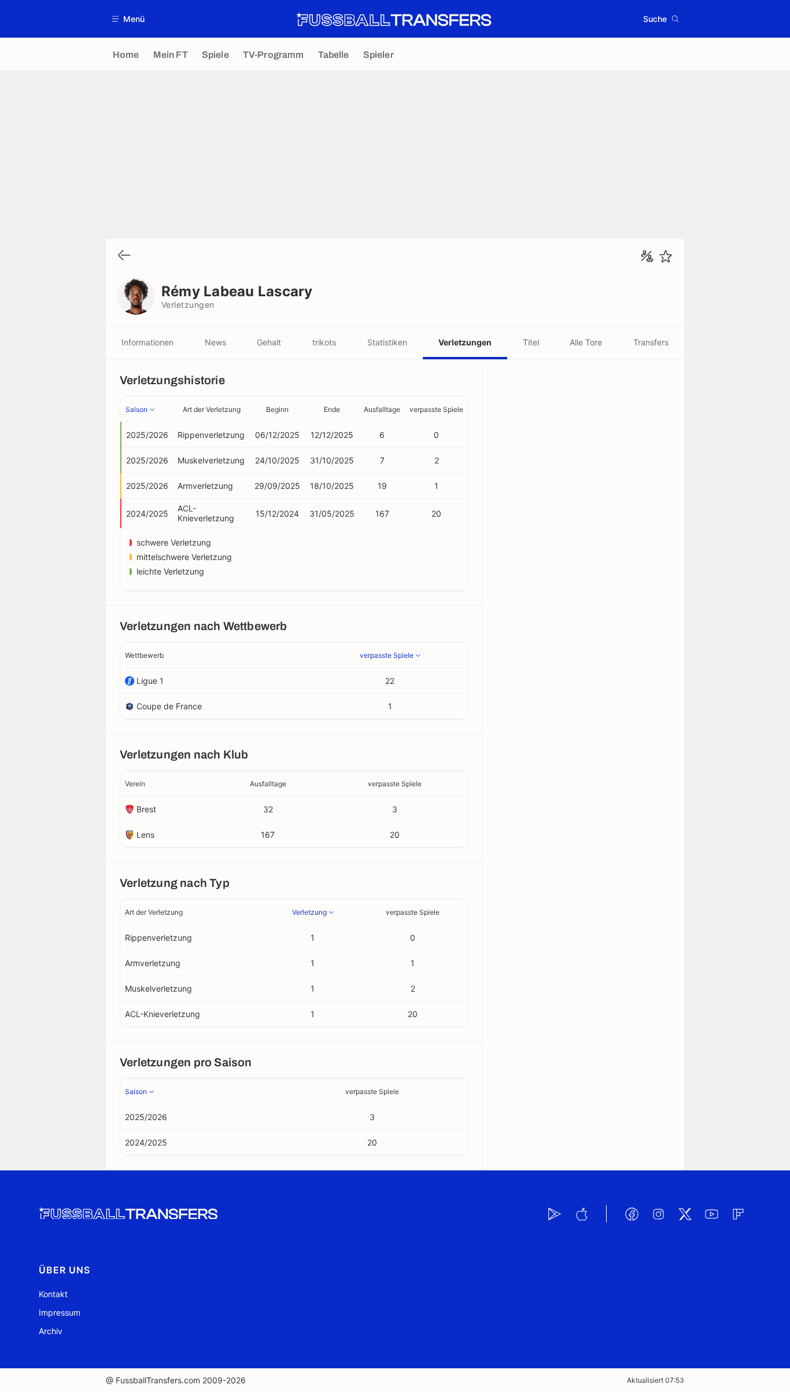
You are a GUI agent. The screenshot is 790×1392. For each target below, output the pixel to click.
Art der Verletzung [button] (212, 409)
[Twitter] (684, 1213)
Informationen (147, 342)
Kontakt (53, 1294)
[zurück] (124, 256)
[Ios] (581, 1213)
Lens (145, 834)
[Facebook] (631, 1213)
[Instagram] (658, 1213)
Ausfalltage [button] (382, 409)
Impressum (59, 1312)
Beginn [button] (277, 409)
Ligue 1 (150, 681)
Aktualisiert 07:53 (655, 1380)
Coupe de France (169, 706)
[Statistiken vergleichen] (647, 256)
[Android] (554, 1213)
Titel (531, 342)
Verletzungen (465, 342)
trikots (324, 342)
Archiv (50, 1331)
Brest (146, 809)
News (215, 342)
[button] (129, 18)
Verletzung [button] (309, 912)
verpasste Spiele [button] (436, 409)
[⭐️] (666, 256)
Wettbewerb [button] (144, 655)
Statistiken (387, 342)
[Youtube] (711, 1213)
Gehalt (269, 342)
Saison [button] (136, 409)
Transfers (651, 342)
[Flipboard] (738, 1213)
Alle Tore (586, 342)
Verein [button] (135, 783)
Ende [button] (332, 409)
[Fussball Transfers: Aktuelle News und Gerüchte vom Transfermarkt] (394, 19)
